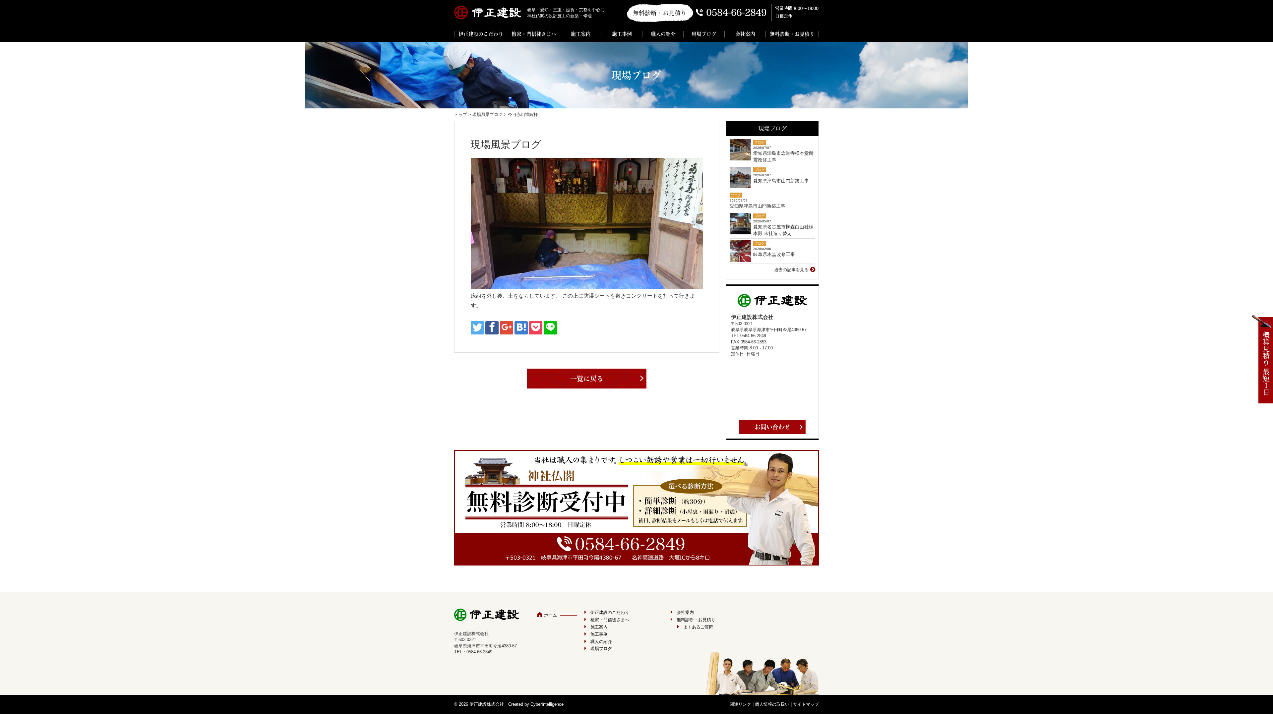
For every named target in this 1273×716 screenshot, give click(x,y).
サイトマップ (806, 704)
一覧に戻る (586, 378)
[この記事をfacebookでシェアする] (492, 327)
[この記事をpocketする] (535, 327)
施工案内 (581, 33)
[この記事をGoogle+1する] (506, 327)
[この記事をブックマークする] (521, 327)
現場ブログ (704, 33)
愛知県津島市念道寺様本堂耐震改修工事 (783, 156)
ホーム (550, 615)
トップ (460, 114)
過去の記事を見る (791, 269)
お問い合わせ (772, 427)
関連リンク (740, 704)
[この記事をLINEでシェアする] (550, 327)
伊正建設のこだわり (480, 33)
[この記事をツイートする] (477, 327)
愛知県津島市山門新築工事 (781, 180)
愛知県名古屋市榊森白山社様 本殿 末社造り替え (783, 230)
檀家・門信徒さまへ (534, 33)
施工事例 (622, 33)
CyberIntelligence (547, 704)
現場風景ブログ (487, 114)
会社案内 (745, 33)
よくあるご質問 (698, 627)
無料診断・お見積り (792, 33)
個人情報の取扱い (772, 704)
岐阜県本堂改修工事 (774, 254)
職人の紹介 (663, 33)
